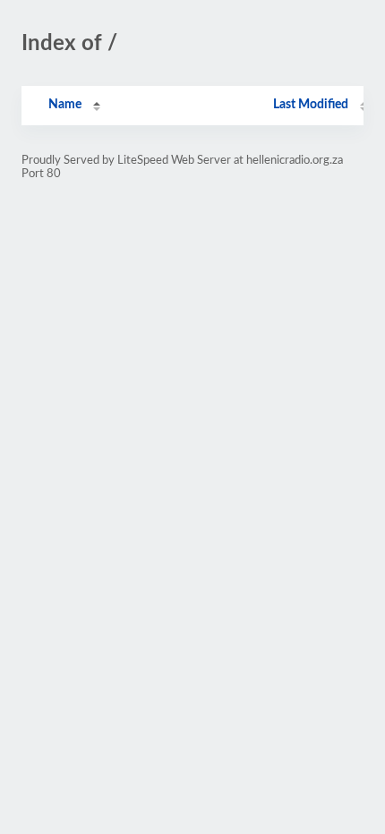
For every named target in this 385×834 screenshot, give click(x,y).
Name (64, 104)
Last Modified (310, 104)
